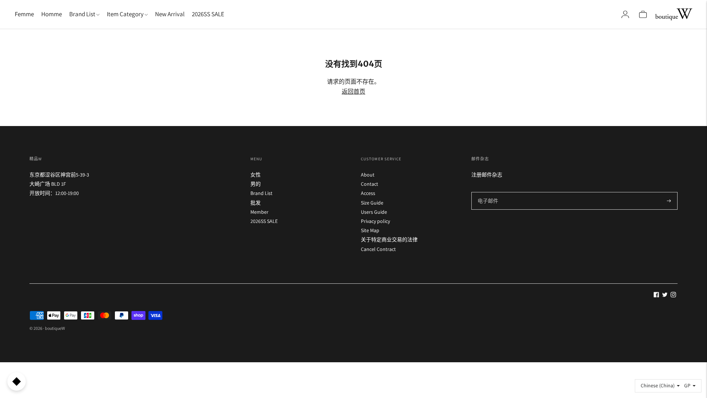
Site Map (370, 230)
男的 (255, 184)
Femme (24, 14)
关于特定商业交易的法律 (389, 239)
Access (368, 193)
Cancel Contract (378, 249)
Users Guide (374, 212)
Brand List (261, 193)
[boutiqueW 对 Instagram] (673, 295)
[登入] (625, 14)
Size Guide (372, 202)
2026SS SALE (208, 14)
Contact (369, 184)
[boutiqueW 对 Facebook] (656, 295)
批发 (255, 202)
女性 (255, 174)
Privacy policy (375, 221)
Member (259, 212)
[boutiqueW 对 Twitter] (665, 295)
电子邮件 (487, 192)
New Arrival (169, 14)
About (367, 174)
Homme (51, 14)
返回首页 (353, 91)
